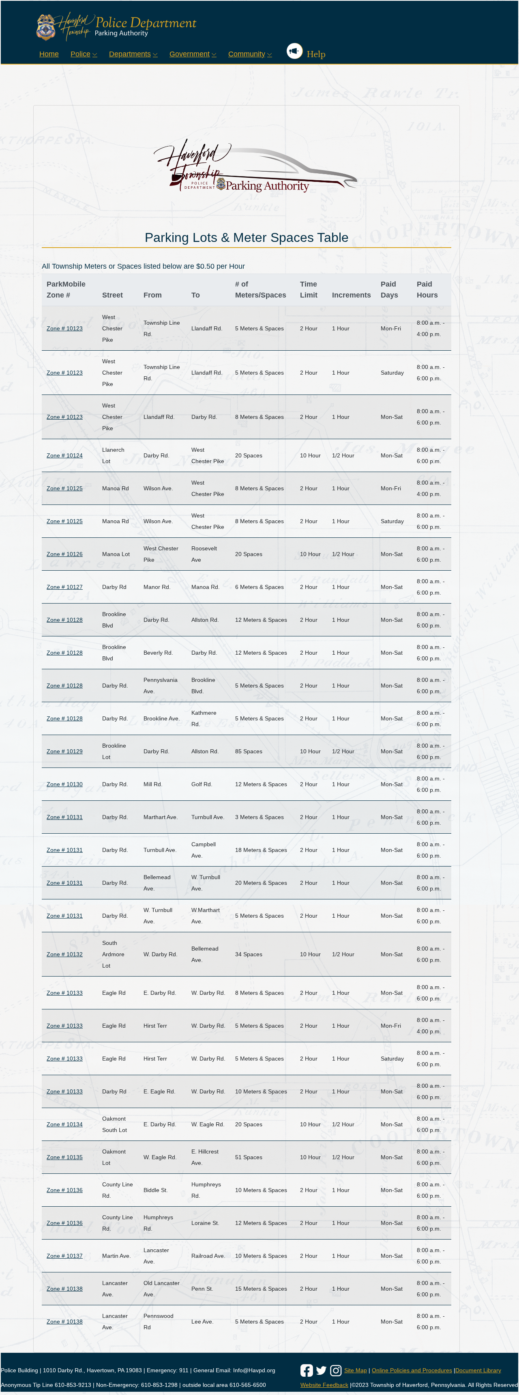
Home (49, 54)
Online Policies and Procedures (412, 1370)
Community (246, 54)
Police (80, 54)
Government (189, 54)
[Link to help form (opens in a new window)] (301, 51)
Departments (130, 54)
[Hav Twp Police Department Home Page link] (259, 27)
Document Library (478, 1370)
